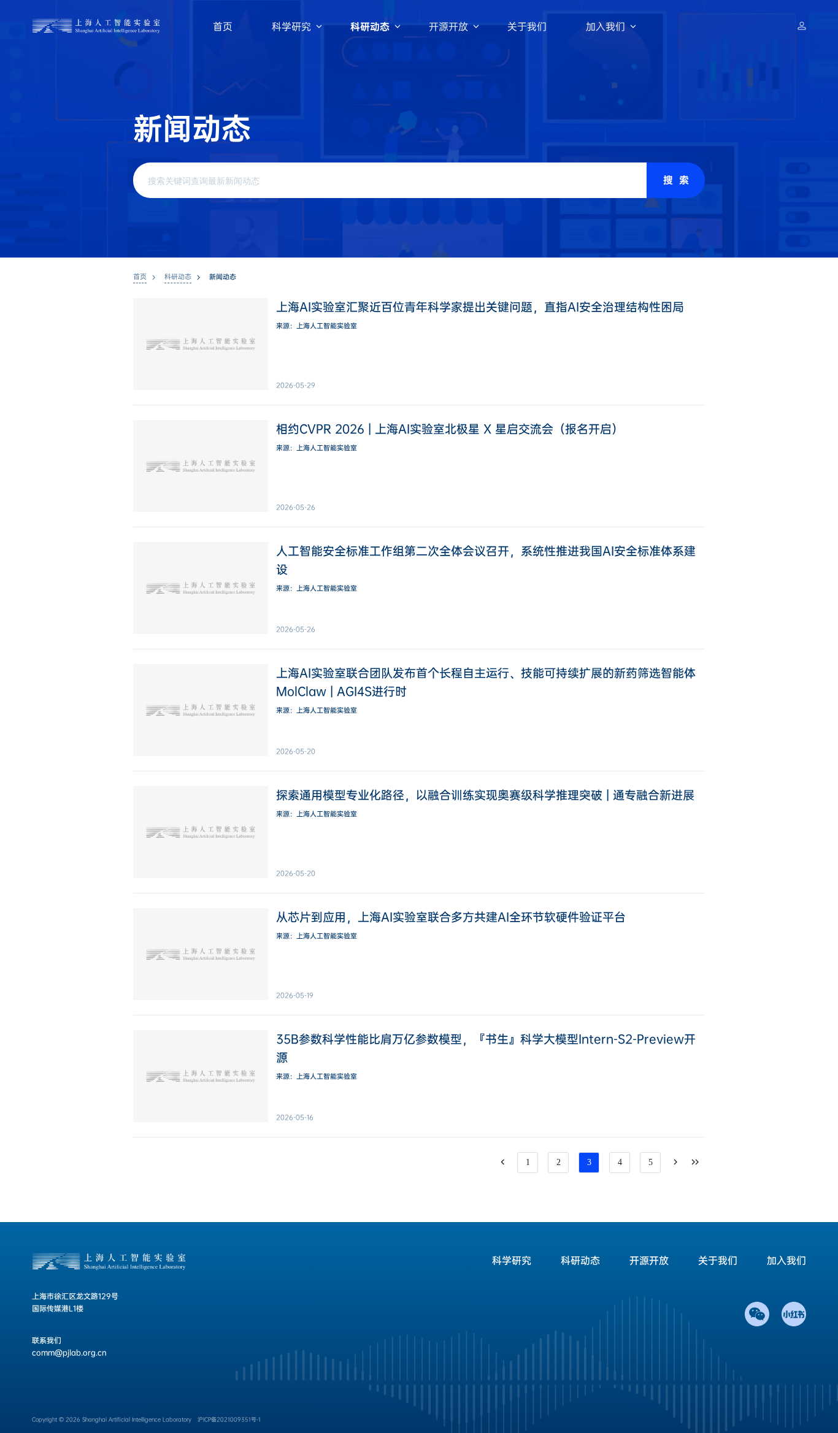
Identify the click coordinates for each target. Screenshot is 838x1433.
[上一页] (502, 1162)
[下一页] (675, 1162)
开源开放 (448, 26)
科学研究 (291, 26)
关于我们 (527, 26)
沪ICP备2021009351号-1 (229, 1419)
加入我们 (605, 26)
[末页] (695, 1162)
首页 (223, 26)
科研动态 (370, 26)
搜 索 (676, 180)
